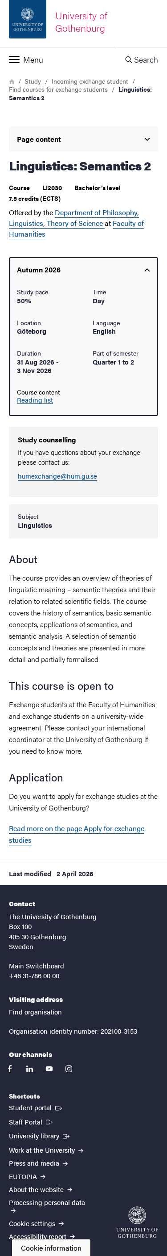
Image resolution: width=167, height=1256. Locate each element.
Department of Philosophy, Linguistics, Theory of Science (74, 217)
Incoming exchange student (90, 81)
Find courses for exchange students (58, 89)
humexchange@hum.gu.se (57, 475)
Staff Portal (31, 1121)
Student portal (36, 1107)
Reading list (35, 400)
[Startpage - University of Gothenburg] (137, 1222)
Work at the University (43, 1149)
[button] (58, 59)
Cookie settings (33, 1223)
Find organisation (35, 1011)
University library (40, 1135)
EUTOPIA (24, 1176)
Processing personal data (47, 1202)
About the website (37, 1189)
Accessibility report (38, 1236)
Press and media (35, 1162)
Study (32, 81)
